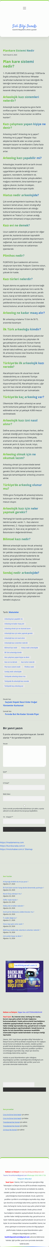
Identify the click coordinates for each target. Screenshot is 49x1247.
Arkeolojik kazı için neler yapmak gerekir (19, 633)
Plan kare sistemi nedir (12, 667)
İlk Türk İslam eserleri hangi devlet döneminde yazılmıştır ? (23, 888)
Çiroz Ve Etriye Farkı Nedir (12, 1115)
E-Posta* (6, 783)
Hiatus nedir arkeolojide (29, 648)
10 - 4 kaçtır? (8, 817)
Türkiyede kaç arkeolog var (14, 686)
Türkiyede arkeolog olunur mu (15, 676)
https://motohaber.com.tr (12, 849)
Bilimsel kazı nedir (11, 648)
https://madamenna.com (12, 842)
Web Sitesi (6, 794)
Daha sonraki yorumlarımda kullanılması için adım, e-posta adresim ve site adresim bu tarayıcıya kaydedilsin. (23, 810)
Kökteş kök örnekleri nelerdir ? (13, 906)
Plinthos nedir (29, 667)
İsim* (5, 772)
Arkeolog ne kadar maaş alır (14, 624)
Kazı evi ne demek (11, 662)
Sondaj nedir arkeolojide (13, 672)
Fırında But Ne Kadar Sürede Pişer (22, 714)
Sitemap (29, 849)
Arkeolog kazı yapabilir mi (13, 619)
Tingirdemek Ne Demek (11, 1122)
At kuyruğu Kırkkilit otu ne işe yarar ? (15, 882)
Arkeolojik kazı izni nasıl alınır (15, 638)
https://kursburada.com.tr (12, 845)
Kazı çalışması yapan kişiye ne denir (17, 657)
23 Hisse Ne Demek (10, 1130)
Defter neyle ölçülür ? (10, 900)
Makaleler (14, 612)
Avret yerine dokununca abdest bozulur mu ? (18, 912)
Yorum (5, 744)
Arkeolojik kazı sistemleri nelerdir (16, 643)
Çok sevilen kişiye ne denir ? (12, 936)
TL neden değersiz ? (10, 918)
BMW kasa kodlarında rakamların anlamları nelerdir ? (21, 930)
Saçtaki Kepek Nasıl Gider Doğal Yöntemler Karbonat (20, 704)
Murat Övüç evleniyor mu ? (12, 894)
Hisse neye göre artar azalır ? (13, 924)
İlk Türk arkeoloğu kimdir (13, 652)
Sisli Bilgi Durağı (24, 26)
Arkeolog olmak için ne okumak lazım (17, 628)
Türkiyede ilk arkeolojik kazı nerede (17, 681)
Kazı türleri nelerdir (28, 662)
